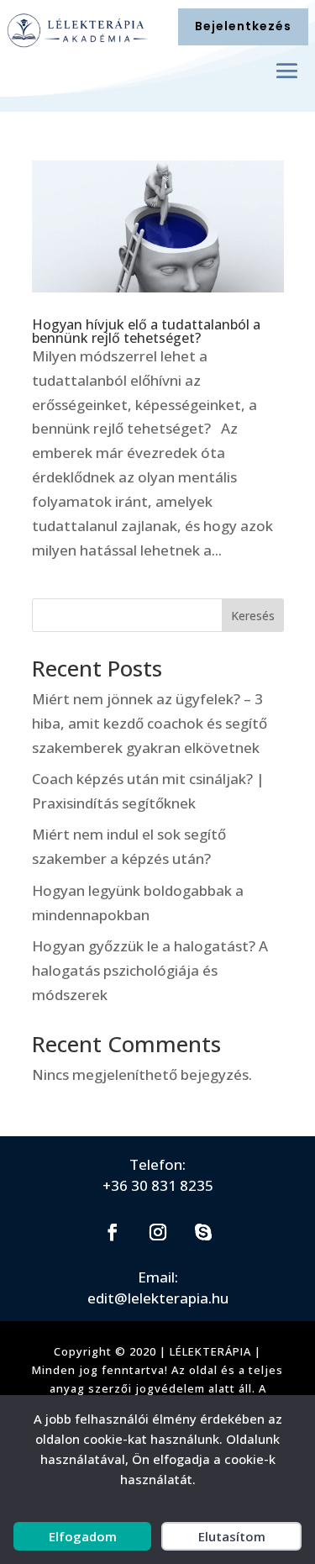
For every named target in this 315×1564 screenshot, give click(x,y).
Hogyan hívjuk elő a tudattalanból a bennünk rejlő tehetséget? (146, 331)
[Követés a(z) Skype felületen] (203, 1232)
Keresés (253, 616)
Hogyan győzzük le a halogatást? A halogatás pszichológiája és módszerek (150, 970)
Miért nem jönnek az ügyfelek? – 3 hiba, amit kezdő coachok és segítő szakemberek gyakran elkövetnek (149, 723)
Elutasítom (231, 1536)
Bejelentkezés (243, 26)
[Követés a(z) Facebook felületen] (112, 1232)
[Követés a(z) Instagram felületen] (158, 1232)
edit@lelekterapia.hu (157, 1298)
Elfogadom (83, 1536)
